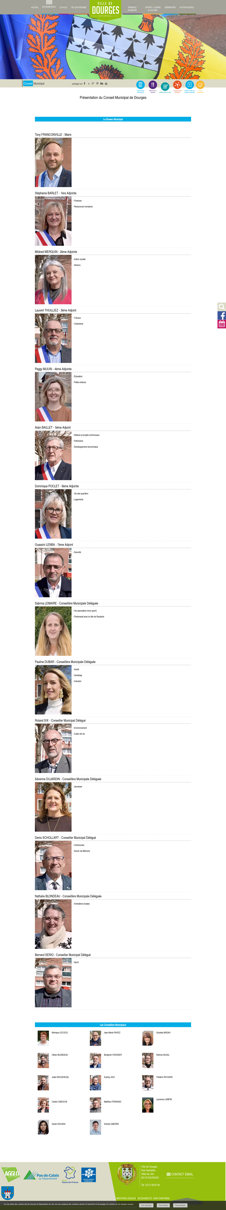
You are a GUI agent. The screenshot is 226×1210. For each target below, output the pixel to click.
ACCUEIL (35, 7)
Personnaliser (180, 1205)
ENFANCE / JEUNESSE (132, 9)
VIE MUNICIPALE (49, 6)
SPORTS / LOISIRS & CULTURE (153, 9)
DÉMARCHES (170, 7)
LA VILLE (63, 7)
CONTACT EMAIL (182, 1174)
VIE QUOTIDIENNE (78, 7)
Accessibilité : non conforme (153, 1198)
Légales (126, 1198)
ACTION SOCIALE (187, 7)
